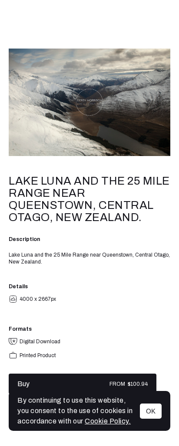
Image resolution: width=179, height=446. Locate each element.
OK (151, 411)
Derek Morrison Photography (89, 24)
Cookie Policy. (108, 421)
